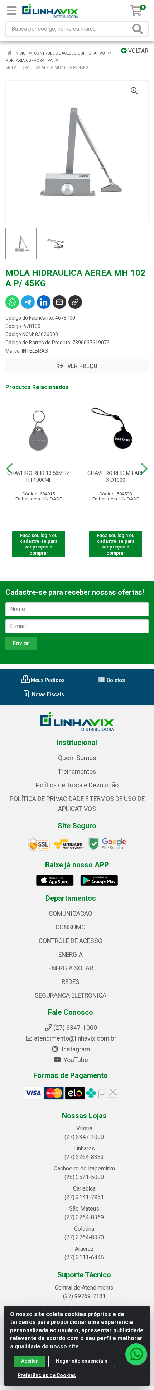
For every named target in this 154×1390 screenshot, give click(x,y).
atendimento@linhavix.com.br (75, 1038)
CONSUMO (71, 927)
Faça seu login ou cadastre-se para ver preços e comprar (38, 544)
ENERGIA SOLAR (70, 968)
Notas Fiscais (47, 694)
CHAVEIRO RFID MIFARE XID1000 (115, 476)
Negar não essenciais (81, 1361)
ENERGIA (70, 954)
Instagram (75, 1049)
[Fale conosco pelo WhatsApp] (136, 1354)
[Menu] (11, 10)
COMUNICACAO (70, 913)
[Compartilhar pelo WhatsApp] (12, 302)
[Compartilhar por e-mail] (59, 302)
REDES (71, 981)
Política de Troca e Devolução (77, 785)
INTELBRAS (35, 351)
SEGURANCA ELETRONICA (70, 995)
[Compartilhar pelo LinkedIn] (43, 302)
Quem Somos (77, 758)
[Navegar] (9, 469)
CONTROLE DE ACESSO (70, 940)
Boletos (115, 680)
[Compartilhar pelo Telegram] (28, 302)
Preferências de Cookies (47, 1375)
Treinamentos (77, 771)
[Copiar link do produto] (75, 302)
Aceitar (29, 1361)
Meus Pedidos (47, 680)
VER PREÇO (81, 366)
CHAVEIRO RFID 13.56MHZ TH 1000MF (38, 476)
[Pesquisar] (139, 29)
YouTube (75, 1060)
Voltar (137, 50)
